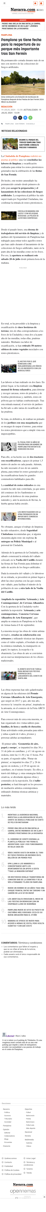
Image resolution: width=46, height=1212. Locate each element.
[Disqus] (22, 995)
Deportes (28, 1109)
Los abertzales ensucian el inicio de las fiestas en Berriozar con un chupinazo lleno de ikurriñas (25, 901)
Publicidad (8, 1166)
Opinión (6, 1129)
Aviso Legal (30, 1158)
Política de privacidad (12, 1174)
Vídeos (28, 1146)
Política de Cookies (11, 1170)
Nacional (28, 1132)
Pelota (28, 1119)
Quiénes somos (10, 1158)
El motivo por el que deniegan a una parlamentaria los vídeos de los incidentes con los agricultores (30, 366)
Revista (28, 1136)
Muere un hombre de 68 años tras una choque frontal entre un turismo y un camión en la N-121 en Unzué (26, 890)
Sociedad (7, 1122)
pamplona (9, 124)
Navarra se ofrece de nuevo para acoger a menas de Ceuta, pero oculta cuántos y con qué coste (26, 923)
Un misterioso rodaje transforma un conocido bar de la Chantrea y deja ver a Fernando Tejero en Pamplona (26, 879)
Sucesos (7, 1116)
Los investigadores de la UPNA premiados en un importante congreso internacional (29, 515)
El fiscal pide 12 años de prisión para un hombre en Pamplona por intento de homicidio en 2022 (30, 445)
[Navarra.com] (22, 9)
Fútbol (28, 1112)
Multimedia (29, 1140)
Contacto (8, 1162)
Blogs (6, 1139)
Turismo (29, 1169)
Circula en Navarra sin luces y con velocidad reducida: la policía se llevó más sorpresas (28, 214)
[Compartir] (15, 117)
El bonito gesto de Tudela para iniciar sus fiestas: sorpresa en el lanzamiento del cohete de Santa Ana (30, 673)
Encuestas (8, 1142)
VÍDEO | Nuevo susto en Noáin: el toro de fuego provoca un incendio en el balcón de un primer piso (25, 855)
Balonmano (30, 1122)
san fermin (20, 124)
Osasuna (6, 1146)
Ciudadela (30, 124)
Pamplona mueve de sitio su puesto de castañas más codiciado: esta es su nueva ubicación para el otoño (26, 912)
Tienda (29, 1173)
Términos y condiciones (30, 942)
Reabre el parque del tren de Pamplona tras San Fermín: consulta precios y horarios (30, 144)
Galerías (29, 1143)
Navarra (6, 1109)
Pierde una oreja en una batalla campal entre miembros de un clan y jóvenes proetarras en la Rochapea (21, 26)
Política (7, 1112)
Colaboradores (9, 1136)
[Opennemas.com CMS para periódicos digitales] (23, 1194)
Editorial (7, 1133)
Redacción (6, 107)
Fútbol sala (30, 1125)
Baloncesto (30, 1116)
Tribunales (8, 1119)
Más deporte (30, 1128)
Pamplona (7, 1126)
